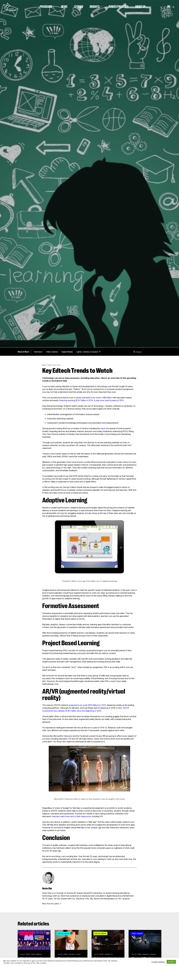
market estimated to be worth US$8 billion (93, 397)
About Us (140, 7)
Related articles (33, 924)
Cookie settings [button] (158, 962)
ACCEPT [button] (171, 962)
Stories (78, 7)
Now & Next (23, 352)
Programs (46, 7)
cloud (102, 428)
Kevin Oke (57, 365)
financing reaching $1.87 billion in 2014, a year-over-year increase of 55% (91, 400)
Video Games (52, 352)
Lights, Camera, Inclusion (87, 352)
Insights (94, 7)
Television (37, 352)
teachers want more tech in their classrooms (71, 816)
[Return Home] (12, 6)
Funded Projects (118, 7)
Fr (168, 7)
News (64, 7)
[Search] (134, 351)
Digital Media (67, 352)
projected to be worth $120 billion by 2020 (87, 705)
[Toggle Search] (173, 7)
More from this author (50, 904)
